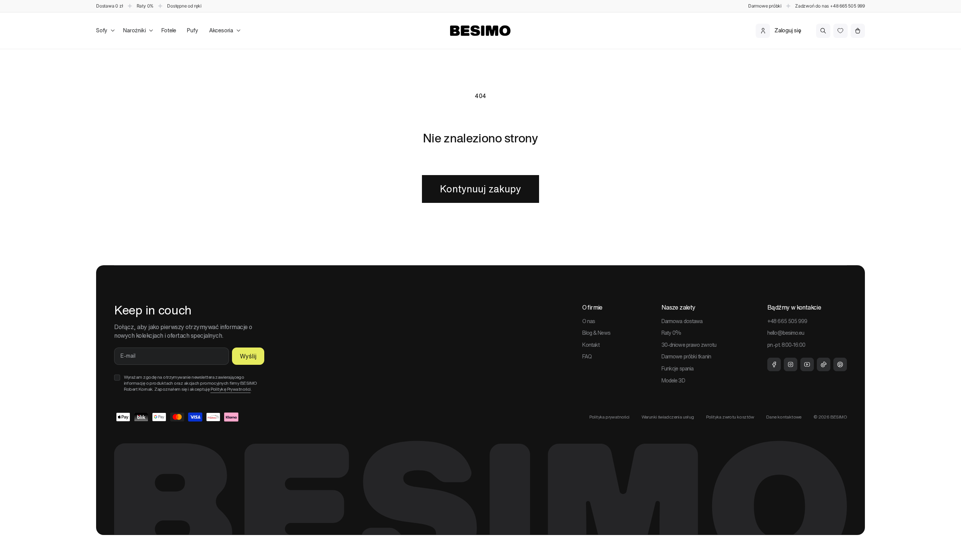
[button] (104, 30)
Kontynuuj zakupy (480, 188)
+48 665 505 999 (847, 6)
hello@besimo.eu (785, 332)
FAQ (587, 356)
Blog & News (596, 332)
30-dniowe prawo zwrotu (688, 345)
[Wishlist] (840, 31)
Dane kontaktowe (783, 416)
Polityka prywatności (609, 416)
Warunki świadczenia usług (668, 416)
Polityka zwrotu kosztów (730, 416)
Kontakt (591, 345)
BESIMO (838, 416)
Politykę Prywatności (231, 389)
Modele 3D (673, 380)
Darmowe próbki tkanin (686, 356)
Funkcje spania (677, 368)
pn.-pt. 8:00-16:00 (786, 345)
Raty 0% (671, 332)
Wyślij (248, 356)
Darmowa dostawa (682, 321)
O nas (588, 321)
